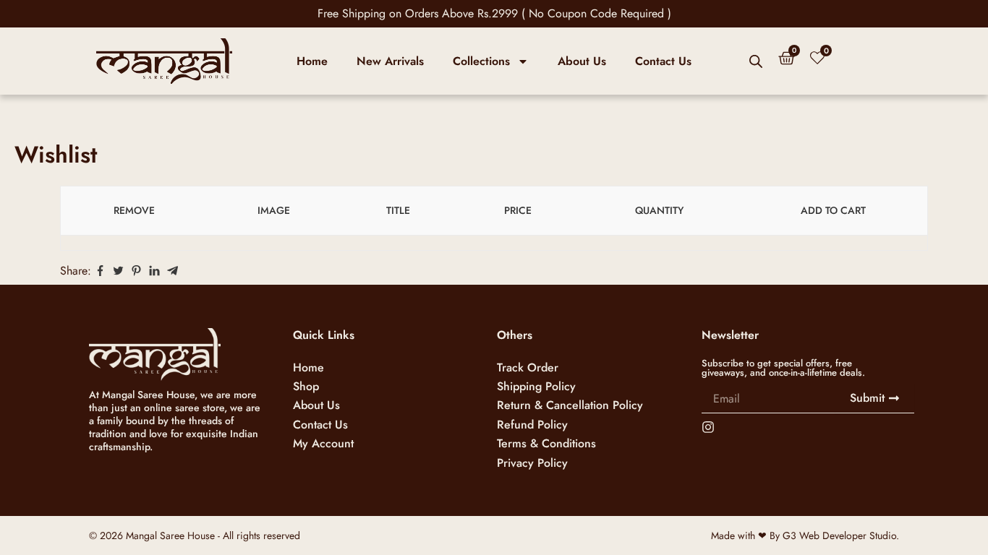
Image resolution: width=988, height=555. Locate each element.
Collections (481, 61)
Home (312, 61)
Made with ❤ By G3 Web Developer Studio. (805, 535)
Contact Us (663, 61)
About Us (582, 61)
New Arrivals (390, 61)
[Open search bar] (756, 61)
